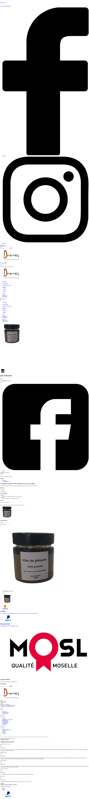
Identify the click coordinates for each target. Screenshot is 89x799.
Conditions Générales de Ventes (7, 719)
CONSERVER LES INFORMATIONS (7, 706)
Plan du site (4, 724)
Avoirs (3, 731)
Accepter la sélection (8, 784)
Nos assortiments (5, 283)
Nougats (3, 286)
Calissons (4, 294)
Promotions (4, 711)
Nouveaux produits (5, 712)
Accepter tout (15, 784)
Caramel (3, 293)
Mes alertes (4, 733)
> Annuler (2, 783)
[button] (44, 747)
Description (4, 480)
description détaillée (5, 481)
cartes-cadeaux (4, 296)
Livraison (4, 718)
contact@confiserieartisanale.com (5, 6)
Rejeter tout (2, 739)
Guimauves (4, 289)
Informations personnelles (6, 729)
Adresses (3, 732)
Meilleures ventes (5, 713)
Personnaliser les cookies (11, 738)
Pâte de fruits (4, 281)
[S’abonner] (11, 686)
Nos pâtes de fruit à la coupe (7, 285)
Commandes (4, 730)
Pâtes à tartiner (4, 295)
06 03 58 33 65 (2, 2)
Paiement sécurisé (5, 720)
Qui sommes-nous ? (5, 722)
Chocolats (4, 291)
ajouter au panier (3, 476)
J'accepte (6, 739)
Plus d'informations (3, 738)
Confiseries (4, 287)
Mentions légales (5, 721)
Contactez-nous (5, 723)
